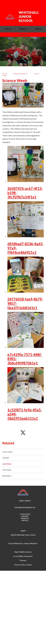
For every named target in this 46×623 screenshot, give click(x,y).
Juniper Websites (31, 543)
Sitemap (23, 560)
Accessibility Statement (23, 556)
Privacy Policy (19, 565)
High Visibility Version (23, 552)
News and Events (20, 73)
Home (4, 73)
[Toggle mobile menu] (40, 3)
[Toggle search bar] (34, 3)
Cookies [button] (28, 565)
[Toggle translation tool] (28, 3)
